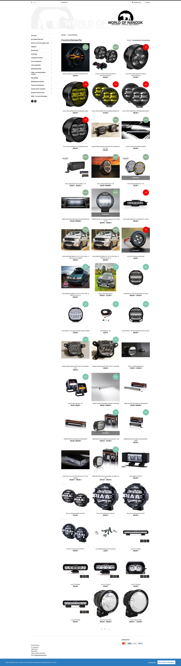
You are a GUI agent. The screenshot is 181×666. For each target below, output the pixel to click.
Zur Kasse (147, 2)
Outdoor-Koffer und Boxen (41, 89)
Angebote (33, 46)
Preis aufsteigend (145, 40)
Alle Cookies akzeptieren (166, 662)
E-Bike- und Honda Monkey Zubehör (41, 73)
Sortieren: (129, 40)
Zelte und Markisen (41, 61)
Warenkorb (137, 2)
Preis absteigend (136, 40)
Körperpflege (41, 78)
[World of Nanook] (90, 18)
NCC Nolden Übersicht (37, 39)
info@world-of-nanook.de (40, 655)
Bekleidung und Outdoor (41, 81)
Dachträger (41, 54)
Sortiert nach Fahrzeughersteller (41, 43)
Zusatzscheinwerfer (72, 34)
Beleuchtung (41, 50)
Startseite (34, 35)
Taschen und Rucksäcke (41, 85)
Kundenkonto (64, 2)
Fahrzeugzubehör (41, 65)
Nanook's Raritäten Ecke (41, 92)
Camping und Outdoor (41, 57)
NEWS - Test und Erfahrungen (39, 96)
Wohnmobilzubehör (41, 68)
